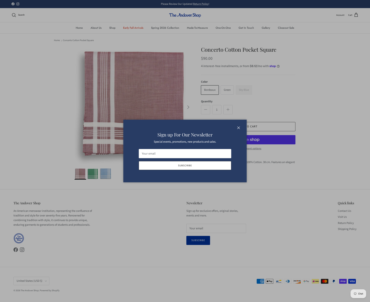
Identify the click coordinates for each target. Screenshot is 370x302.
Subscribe (185, 165)
